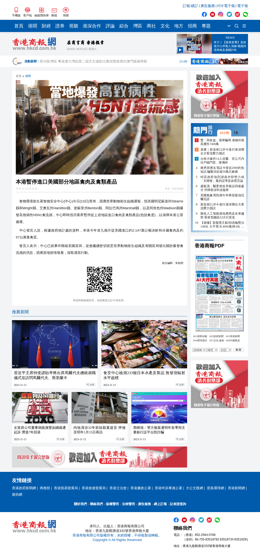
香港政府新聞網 (24, 488)
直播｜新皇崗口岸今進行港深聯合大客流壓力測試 (222, 151)
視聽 (73, 25)
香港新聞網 (236, 488)
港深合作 (92, 25)
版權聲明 (112, 504)
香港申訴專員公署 (168, 488)
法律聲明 (128, 504)
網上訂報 (160, 504)
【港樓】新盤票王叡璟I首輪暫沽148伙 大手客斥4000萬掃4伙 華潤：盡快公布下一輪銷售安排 (222, 224)
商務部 (45, 488)
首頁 (18, 25)
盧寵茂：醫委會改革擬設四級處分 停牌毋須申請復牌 (222, 188)
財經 (46, 25)
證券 (60, 25)
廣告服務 (207, 6)
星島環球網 (215, 488)
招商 (192, 25)
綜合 (123, 25)
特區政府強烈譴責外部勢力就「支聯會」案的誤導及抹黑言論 (222, 178)
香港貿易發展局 (66, 488)
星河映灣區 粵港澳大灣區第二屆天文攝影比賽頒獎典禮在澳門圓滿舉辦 (113, 61)
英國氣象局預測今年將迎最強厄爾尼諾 (222, 197)
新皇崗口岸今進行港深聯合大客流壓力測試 (222, 206)
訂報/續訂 (190, 6)
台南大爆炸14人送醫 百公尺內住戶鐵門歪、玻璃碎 (222, 160)
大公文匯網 (194, 488)
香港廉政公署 (140, 488)
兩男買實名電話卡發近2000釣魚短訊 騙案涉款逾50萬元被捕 (222, 169)
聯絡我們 (96, 504)
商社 (151, 25)
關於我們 (80, 504)
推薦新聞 (20, 311)
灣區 (137, 25)
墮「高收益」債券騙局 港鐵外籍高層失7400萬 (222, 142)
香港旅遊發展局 (94, 488)
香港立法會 (118, 488)
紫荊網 (17, 494)
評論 (110, 25)
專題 (206, 25)
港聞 (32, 25)
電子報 (242, 6)
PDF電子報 (226, 6)
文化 (165, 25)
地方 (178, 25)
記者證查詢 (178, 504)
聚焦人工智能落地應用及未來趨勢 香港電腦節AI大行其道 (222, 215)
